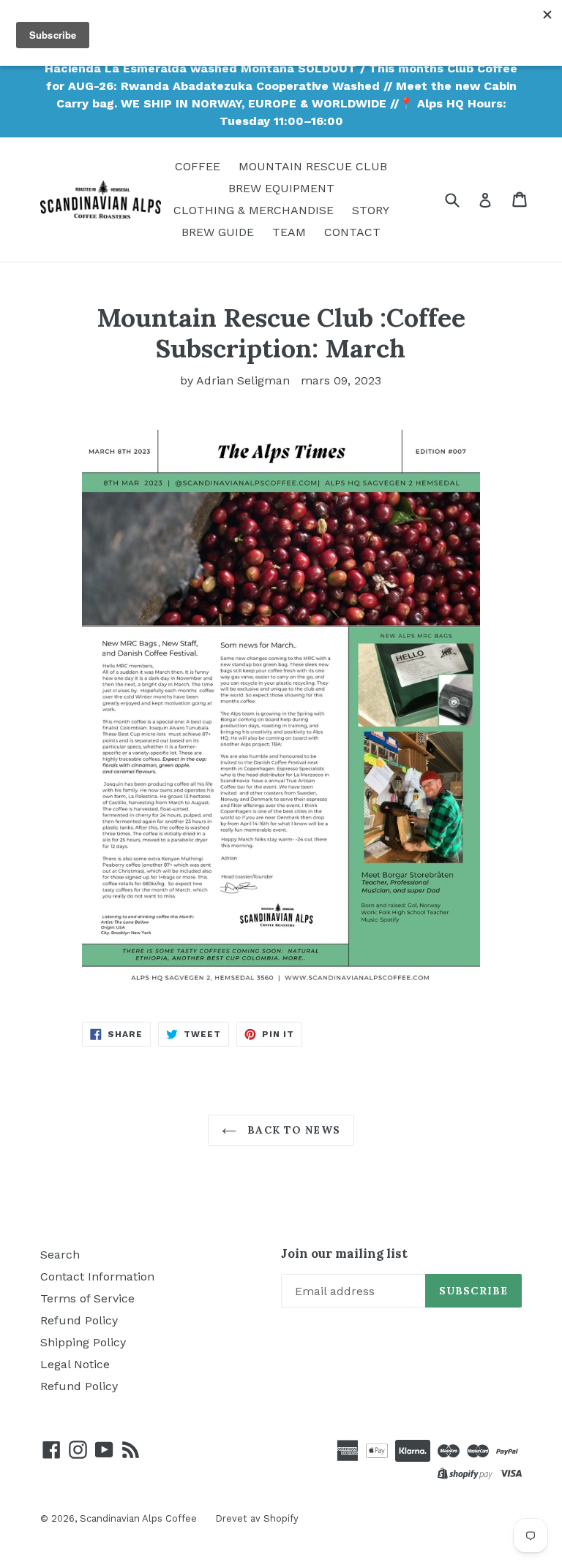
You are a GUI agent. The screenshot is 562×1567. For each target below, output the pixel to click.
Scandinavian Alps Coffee (138, 1518)
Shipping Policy (83, 1342)
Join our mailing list (344, 1253)
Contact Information (97, 1276)
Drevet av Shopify (257, 1518)
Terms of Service (87, 1298)
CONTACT (352, 232)
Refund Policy (79, 1320)
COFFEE (197, 166)
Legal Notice (75, 1364)
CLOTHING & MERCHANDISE (253, 210)
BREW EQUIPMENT (281, 188)
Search (60, 1254)
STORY (370, 210)
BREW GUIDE (217, 232)
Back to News (292, 1130)
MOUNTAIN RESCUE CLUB (313, 166)
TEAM (289, 232)
